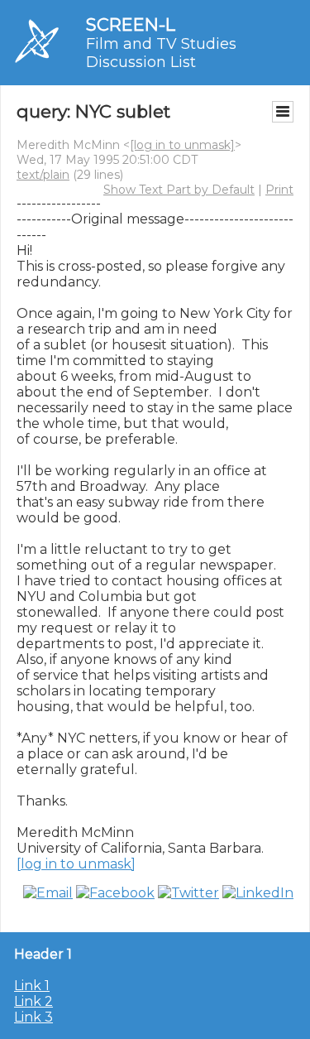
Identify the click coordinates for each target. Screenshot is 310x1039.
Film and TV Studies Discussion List (161, 53)
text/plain (43, 174)
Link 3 (33, 1017)
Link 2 (33, 1001)
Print (279, 189)
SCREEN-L (130, 24)
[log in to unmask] (182, 144)
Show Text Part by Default (179, 189)
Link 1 (32, 985)
